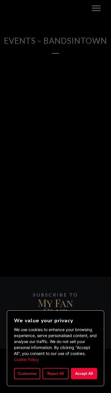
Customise (27, 373)
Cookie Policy (26, 359)
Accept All (84, 373)
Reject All (55, 373)
